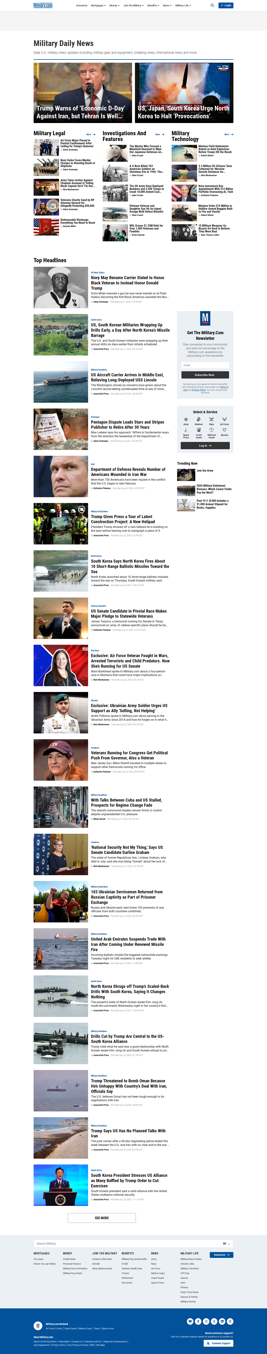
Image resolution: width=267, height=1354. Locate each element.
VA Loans (38, 1259)
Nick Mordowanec (71, 189)
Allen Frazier (137, 155)
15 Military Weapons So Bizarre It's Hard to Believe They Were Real (214, 228)
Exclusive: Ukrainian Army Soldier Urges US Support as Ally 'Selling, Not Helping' (129, 708)
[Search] (212, 5)
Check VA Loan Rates (45, 1263)
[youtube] (190, 1321)
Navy (153, 1263)
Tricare (125, 1273)
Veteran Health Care (132, 1268)
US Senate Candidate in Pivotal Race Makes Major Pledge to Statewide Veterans (129, 614)
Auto (183, 1282)
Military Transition (190, 1268)
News (166, 5)
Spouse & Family (189, 1296)
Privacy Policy (199, 390)
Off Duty (185, 1273)
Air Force (155, 1268)
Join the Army (205, 470)
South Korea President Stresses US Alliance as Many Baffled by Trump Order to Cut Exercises (129, 1180)
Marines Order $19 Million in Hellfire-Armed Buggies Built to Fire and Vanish (215, 208)
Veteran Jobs (187, 1263)
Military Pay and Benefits (134, 1259)
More (88, 134)
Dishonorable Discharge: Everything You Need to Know (77, 221)
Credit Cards (69, 1259)
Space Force (157, 1282)
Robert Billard (207, 155)
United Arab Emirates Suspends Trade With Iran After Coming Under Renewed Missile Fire (128, 944)
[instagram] (206, 1321)
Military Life (182, 5)
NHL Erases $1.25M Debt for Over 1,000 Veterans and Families (146, 228)
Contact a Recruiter (102, 1259)
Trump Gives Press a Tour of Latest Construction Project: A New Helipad (123, 519)
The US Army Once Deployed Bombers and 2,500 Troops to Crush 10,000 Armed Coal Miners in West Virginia (147, 189)
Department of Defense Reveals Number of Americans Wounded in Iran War (128, 472)
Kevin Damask (138, 235)
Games (184, 1278)
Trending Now (187, 463)
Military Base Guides (191, 1259)
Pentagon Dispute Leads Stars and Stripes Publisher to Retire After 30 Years (127, 425)
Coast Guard (157, 1278)
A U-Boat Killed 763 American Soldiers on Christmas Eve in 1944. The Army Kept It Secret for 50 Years (146, 169)
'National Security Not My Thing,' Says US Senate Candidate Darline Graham (127, 850)
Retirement (127, 1278)
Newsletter (64, 1341)
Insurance (81, 5)
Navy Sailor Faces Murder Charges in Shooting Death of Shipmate (77, 163)
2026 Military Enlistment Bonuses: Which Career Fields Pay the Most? (214, 489)
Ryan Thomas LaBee (210, 235)
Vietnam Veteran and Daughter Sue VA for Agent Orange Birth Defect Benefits (146, 208)
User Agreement (41, 1345)
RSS (92, 1345)
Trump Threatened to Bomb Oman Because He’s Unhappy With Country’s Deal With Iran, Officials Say (129, 1086)
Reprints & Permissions (115, 1341)
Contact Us (77, 1341)
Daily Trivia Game (190, 1292)
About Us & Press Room (45, 1341)
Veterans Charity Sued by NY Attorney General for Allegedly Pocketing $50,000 (77, 203)
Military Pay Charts (72, 1273)
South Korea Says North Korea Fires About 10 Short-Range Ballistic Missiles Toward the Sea (130, 566)
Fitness (184, 1287)
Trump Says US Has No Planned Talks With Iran (128, 1133)
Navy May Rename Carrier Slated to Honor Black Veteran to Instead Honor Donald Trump (127, 283)
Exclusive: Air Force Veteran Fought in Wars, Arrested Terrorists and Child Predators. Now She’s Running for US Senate (130, 661)
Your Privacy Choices (77, 1345)
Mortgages (97, 5)
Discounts (127, 1282)
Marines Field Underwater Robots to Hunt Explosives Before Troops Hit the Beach (215, 149)
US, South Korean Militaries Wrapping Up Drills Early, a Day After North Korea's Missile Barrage (130, 330)
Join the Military (132, 5)
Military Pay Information (75, 1268)
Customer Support (221, 1343)
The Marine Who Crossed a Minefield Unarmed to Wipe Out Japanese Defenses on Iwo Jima (145, 149)
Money (113, 5)
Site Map (100, 1345)
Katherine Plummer (209, 195)
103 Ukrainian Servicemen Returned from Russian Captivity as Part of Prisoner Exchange (127, 897)
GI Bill (125, 1263)
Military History (188, 1301)
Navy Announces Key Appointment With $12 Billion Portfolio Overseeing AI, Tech (216, 189)
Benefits (152, 5)
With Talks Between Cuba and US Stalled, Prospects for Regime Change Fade (126, 803)
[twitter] (214, 1321)
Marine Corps (158, 1273)
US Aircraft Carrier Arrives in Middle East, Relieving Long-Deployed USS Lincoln (127, 377)
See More (102, 1218)
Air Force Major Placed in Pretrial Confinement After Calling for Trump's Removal (76, 143)
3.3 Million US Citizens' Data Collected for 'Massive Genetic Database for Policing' (215, 169)
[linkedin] (222, 1321)
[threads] (230, 1321)
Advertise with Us (93, 1341)
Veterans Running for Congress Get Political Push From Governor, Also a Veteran (129, 755)
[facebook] (198, 1321)
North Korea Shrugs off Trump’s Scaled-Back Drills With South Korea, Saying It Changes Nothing (130, 991)
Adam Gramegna (70, 150)
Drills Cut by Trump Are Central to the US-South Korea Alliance (127, 1039)
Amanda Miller (69, 226)
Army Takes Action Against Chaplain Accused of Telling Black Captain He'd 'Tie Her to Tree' (76, 183)
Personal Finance (72, 1263)
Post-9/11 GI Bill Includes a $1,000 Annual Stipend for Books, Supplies (213, 504)
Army (153, 1259)
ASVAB (96, 1263)
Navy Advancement (102, 1268)
